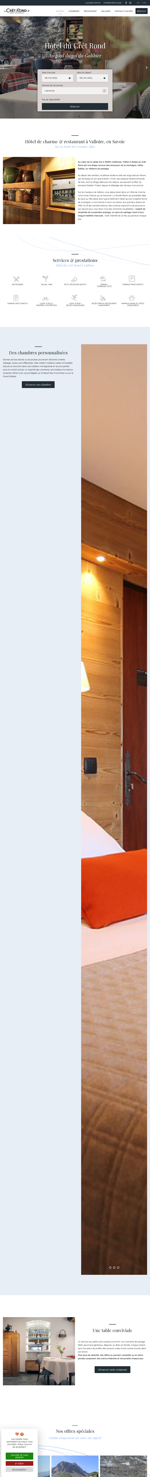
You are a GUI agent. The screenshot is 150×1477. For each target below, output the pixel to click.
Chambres (74, 11)
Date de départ (84, 72)
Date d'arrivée (48, 72)
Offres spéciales (112, 2)
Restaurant (90, 11)
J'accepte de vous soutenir (19, 1456)
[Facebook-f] (126, 3)
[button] (73, 116)
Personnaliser (19, 1469)
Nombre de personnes (52, 85)
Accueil (60, 11)
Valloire (105, 11)
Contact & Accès (124, 11)
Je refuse (19, 1463)
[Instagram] (130, 3)
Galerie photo (93, 2)
